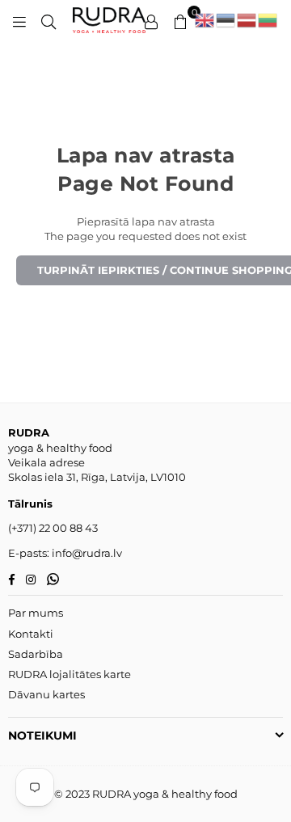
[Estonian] (226, 20)
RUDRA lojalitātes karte (69, 674)
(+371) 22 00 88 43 (53, 527)
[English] (205, 20)
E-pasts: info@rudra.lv (65, 552)
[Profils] (151, 20)
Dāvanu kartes (46, 694)
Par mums (35, 612)
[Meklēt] (48, 20)
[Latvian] (247, 20)
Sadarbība (35, 653)
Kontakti (30, 633)
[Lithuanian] (268, 20)
